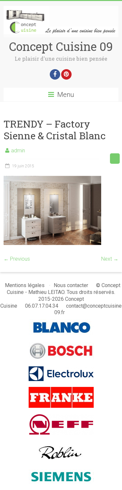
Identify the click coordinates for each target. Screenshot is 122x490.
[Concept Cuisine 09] (61, 9)
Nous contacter (71, 285)
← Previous (17, 259)
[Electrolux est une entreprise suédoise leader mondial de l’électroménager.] (61, 369)
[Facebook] (55, 74)
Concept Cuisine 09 (61, 46)
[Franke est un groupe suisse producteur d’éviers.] (61, 390)
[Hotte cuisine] (61, 444)
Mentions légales (25, 285)
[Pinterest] (66, 74)
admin (18, 150)
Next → (109, 259)
